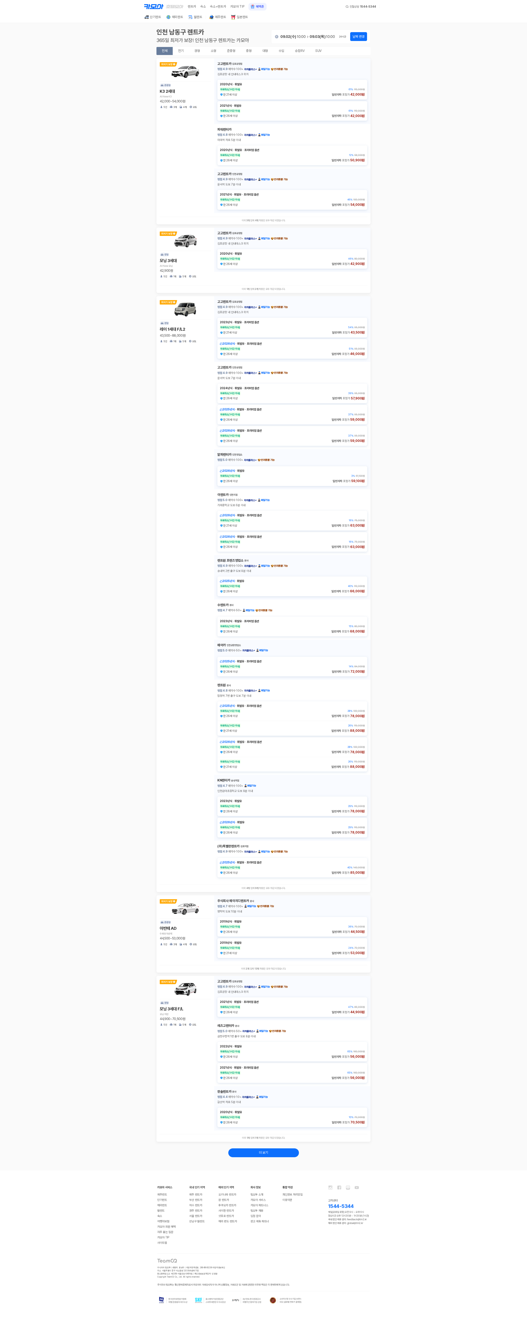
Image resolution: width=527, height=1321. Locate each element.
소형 (213, 51)
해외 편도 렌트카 (227, 1221)
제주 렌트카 (195, 1194)
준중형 (231, 51)
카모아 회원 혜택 (166, 1226)
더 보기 (263, 1153)
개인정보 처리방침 (292, 1194)
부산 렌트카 (195, 1200)
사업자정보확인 (218, 1267)
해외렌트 (162, 1205)
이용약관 (287, 1200)
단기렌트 (162, 1200)
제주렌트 (162, 1194)
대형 (265, 51)
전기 (181, 51)
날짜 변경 (359, 37)
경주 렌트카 (195, 1210)
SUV (318, 51)
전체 (164, 51)
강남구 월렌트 (196, 1221)
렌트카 (192, 6)
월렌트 (160, 1210)
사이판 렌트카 (226, 1210)
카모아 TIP (237, 6)
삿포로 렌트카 (226, 1216)
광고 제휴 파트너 (260, 1221)
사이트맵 (162, 1242)
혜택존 (260, 6)
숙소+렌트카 (218, 6)
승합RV (299, 51)
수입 (281, 51)
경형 (197, 51)
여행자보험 (163, 1221)
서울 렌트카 (195, 1216)
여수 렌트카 (195, 1205)
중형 (249, 51)
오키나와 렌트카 (227, 1194)
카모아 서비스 (258, 1200)
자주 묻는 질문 (165, 1232)
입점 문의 (256, 1216)
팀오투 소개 (257, 1194)
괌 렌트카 (223, 1200)
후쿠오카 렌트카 (227, 1205)
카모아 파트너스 (259, 1205)
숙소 (203, 6)
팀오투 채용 (257, 1210)
